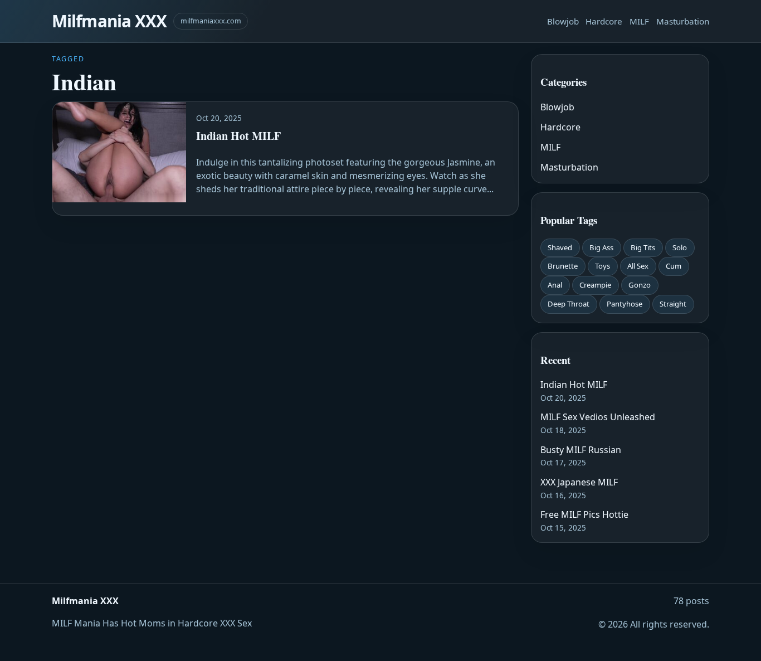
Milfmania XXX (109, 20)
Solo (679, 247)
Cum (673, 266)
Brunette (563, 266)
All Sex (637, 266)
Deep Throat (568, 304)
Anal (555, 285)
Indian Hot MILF (573, 384)
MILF (639, 21)
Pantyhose (624, 304)
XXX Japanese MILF (579, 482)
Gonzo (639, 285)
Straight (673, 304)
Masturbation (682, 21)
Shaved (560, 247)
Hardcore (604, 21)
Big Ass (601, 247)
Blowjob (563, 21)
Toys (602, 266)
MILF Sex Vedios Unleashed (597, 417)
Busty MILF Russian (580, 450)
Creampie (595, 285)
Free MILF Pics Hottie (584, 514)
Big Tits (643, 247)
